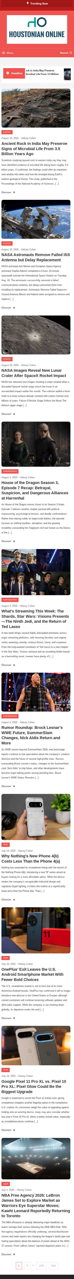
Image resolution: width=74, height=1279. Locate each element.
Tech (5, 844)
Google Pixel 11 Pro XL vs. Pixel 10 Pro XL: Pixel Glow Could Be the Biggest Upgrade (33, 1086)
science (7, 132)
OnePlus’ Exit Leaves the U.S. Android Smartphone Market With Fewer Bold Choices (32, 974)
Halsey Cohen (28, 138)
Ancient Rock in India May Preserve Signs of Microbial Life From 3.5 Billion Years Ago (35, 74)
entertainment (10, 471)
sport (5, 1184)
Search (64, 52)
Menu (10, 52)
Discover (6, 192)
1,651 (41, 1265)
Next (53, 1265)
